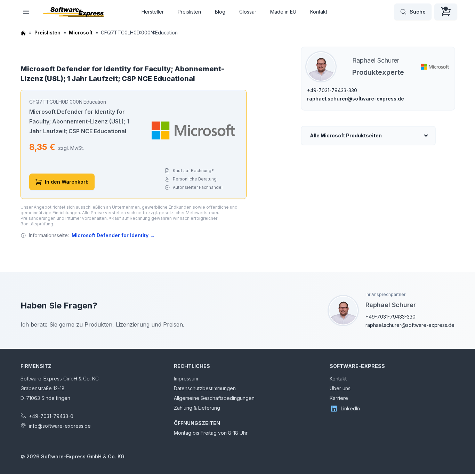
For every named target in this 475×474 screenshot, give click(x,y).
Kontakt (318, 12)
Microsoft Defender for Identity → (113, 235)
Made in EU (283, 12)
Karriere (339, 398)
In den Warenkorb (67, 182)
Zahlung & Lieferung (197, 408)
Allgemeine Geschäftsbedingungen (214, 398)
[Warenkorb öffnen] (445, 11)
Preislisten (189, 12)
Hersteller (153, 12)
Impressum (186, 378)
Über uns (340, 388)
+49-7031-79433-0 (51, 416)
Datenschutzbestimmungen (205, 388)
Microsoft (80, 32)
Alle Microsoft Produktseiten (346, 135)
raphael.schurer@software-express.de (355, 99)
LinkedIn (350, 408)
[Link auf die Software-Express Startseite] (73, 11)
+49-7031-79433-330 (332, 90)
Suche (418, 12)
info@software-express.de (60, 426)
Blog (220, 12)
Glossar (247, 12)
